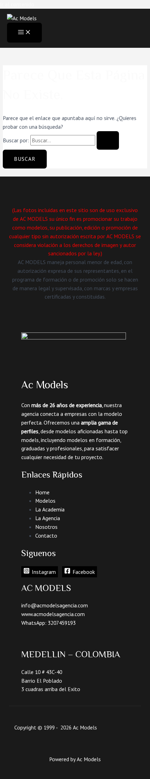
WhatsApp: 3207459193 (48, 622)
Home (42, 492)
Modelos (45, 500)
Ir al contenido (17, 4)
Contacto (46, 535)
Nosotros (46, 526)
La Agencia (47, 518)
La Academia (50, 509)
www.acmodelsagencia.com (53, 614)
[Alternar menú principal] (24, 33)
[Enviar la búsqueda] (108, 140)
